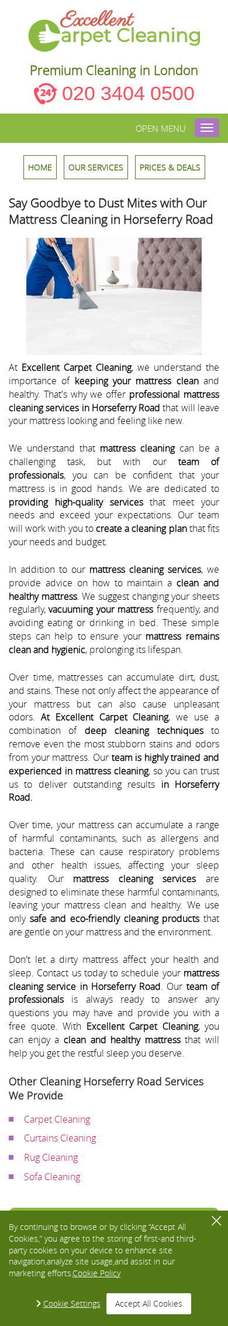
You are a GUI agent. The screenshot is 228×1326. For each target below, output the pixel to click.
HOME (40, 167)
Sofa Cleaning (52, 1176)
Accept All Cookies (148, 1303)
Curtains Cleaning (60, 1138)
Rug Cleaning (51, 1157)
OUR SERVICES (95, 167)
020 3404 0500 (128, 93)
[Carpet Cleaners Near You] (114, 31)
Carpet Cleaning (57, 1119)
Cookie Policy (96, 1273)
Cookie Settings (72, 1303)
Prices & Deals (170, 167)
